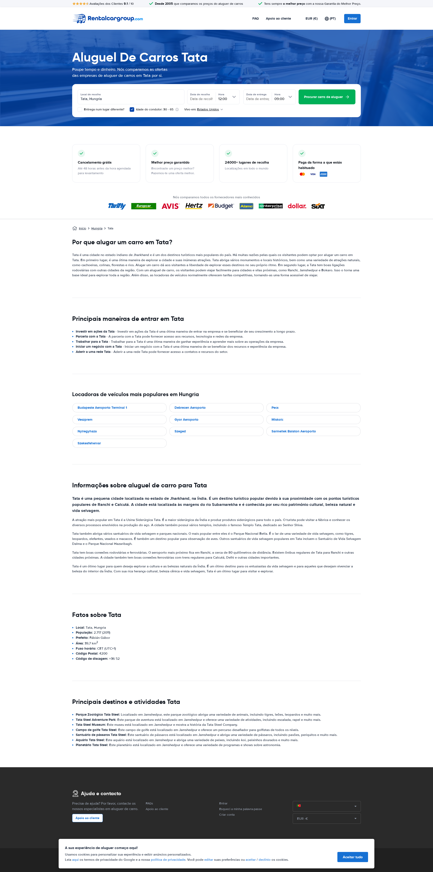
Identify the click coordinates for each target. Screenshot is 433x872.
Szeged (180, 431)
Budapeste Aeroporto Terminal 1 (102, 407)
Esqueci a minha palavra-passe (240, 809)
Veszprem (85, 419)
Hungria (96, 228)
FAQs (149, 803)
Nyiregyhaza (87, 431)
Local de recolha (91, 94)
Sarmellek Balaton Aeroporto (294, 431)
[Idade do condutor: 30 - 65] (132, 109)
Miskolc (277, 419)
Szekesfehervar (89, 443)
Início (82, 228)
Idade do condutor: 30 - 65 (154, 109)
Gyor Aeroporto (186, 419)
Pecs (275, 407)
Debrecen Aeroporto (190, 407)
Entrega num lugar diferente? (103, 109)
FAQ (255, 18)
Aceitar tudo (353, 857)
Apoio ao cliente (278, 18)
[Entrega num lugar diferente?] (80, 109)
